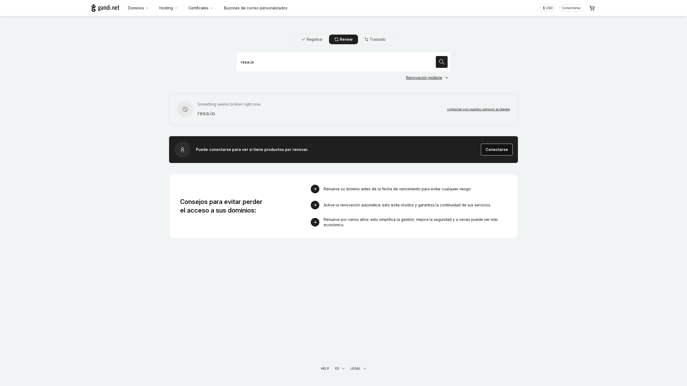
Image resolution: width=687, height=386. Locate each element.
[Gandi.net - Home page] (105, 8)
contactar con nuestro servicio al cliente (478, 109)
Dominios (136, 8)
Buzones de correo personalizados (255, 8)
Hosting (166, 8)
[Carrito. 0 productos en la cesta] (592, 8)
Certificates (198, 8)
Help (325, 368)
